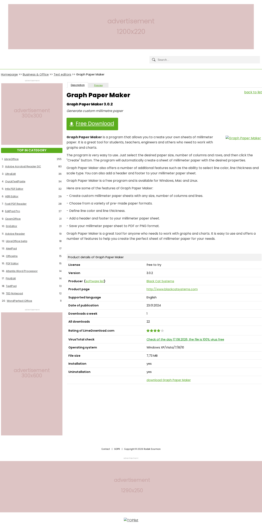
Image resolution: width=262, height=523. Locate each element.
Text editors (62, 74)
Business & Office (36, 74)
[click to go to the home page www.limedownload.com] (10, 56)
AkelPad (11, 248)
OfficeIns (12, 256)
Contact (106, 449)
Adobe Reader (15, 233)
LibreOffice (11, 159)
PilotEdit (11, 278)
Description (78, 85)
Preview (98, 85)
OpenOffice (13, 218)
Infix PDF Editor (14, 189)
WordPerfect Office (19, 301)
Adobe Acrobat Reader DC (23, 166)
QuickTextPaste (15, 181)
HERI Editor (11, 196)
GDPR (117, 449)
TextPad (11, 286)
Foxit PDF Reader (16, 204)
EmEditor (11, 226)
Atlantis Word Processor (22, 271)
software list (95, 281)
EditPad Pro (12, 211)
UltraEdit (10, 174)
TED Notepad (14, 293)
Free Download (95, 123)
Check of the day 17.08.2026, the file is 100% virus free (185, 339)
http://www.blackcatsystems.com (172, 289)
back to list (253, 92)
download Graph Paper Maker (169, 380)
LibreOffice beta (16, 241)
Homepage (9, 74)
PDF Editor (12, 263)
